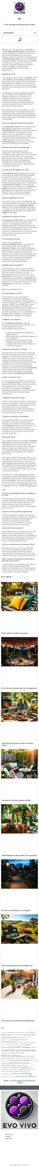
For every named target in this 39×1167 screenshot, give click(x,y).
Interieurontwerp (7, 1058)
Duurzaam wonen (9, 1037)
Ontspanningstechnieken (9, 1067)
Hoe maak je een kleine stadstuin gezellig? (16, 800)
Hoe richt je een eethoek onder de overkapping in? (19, 688)
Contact (8, 1136)
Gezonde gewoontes (18, 1044)
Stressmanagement (6, 1073)
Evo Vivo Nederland (10, 1155)
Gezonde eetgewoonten (7, 1044)
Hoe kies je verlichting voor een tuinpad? (16, 910)
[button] (19, 18)
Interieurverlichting (18, 1058)
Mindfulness (4, 1063)
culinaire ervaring (24, 1032)
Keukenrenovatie (5, 1060)
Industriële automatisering (18, 1050)
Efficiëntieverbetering (6, 1039)
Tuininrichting (20, 1077)
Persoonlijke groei (25, 1067)
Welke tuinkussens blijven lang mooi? (15, 633)
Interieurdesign (11, 1055)
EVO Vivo (8, 1134)
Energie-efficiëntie (19, 1040)
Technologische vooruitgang (8, 1076)
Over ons (8, 1138)
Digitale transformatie (15, 1035)
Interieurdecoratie (17, 1053)
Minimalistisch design (8, 1065)
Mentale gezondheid (19, 1060)
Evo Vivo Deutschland (11, 1146)
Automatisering (5, 1032)
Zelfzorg (31, 1076)
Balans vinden (14, 1032)
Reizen (6, 1081)
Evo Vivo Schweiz (9, 1160)
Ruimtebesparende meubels (22, 1071)
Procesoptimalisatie (22, 1069)
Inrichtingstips (5, 1053)
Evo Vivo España (9, 1150)
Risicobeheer (10, 1071)
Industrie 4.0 (33, 1047)
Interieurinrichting (27, 1056)
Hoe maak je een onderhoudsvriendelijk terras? (18, 1021)
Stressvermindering (22, 1073)
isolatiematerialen (29, 1058)
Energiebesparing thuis (23, 1042)
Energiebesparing (9, 1042)
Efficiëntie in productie (24, 1037)
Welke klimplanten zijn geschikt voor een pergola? (19, 855)
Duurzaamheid (30, 1035)
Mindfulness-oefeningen (19, 1063)
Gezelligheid (32, 1042)
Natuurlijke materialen (22, 1065)
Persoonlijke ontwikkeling (7, 1069)
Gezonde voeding (20, 1047)
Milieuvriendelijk (33, 1060)
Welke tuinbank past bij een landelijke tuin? (17, 965)
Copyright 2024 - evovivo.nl (19, 1165)
